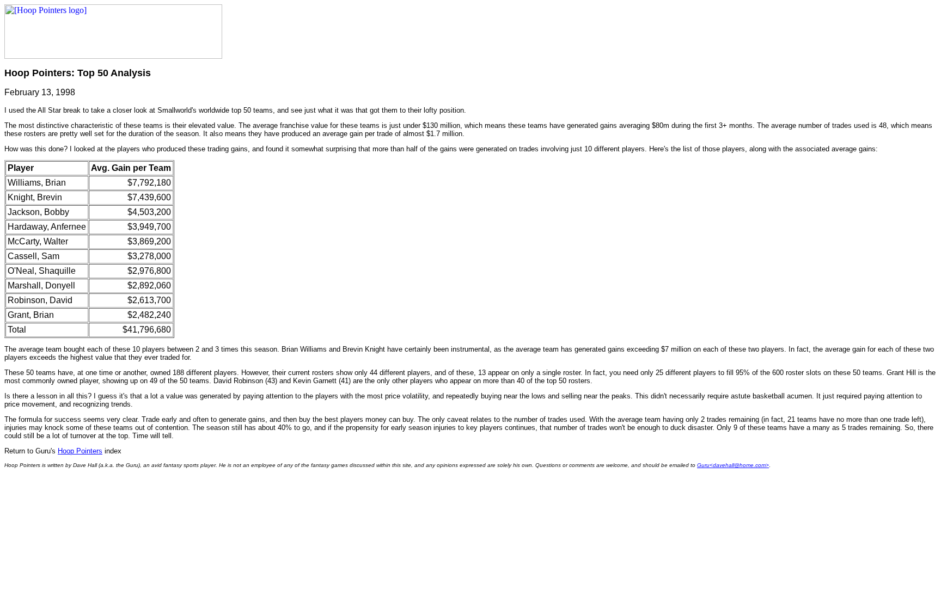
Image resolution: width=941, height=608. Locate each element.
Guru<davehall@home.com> (733, 465)
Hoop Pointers (80, 451)
